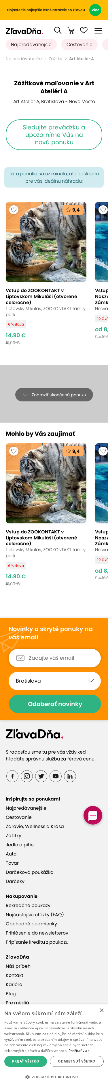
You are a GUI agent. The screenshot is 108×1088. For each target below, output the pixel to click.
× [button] (101, 1010)
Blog (11, 993)
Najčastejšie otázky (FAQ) (35, 914)
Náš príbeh (18, 966)
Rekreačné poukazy (28, 905)
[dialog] (54, 1046)
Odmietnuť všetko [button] (76, 1061)
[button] (58, 30)
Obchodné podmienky (31, 924)
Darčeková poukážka (30, 872)
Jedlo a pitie (20, 844)
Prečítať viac (79, 1050)
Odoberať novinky (55, 704)
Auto (11, 854)
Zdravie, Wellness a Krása (35, 826)
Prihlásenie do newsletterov (37, 933)
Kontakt (14, 975)
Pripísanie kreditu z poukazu (37, 942)
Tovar (12, 863)
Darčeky (15, 881)
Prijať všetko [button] (25, 1061)
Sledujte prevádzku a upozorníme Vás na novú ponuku (54, 134)
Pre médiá (17, 1003)
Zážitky (55, 59)
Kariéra (14, 984)
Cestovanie (79, 44)
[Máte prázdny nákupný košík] (71, 30)
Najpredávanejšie (31, 44)
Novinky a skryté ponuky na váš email (51, 633)
